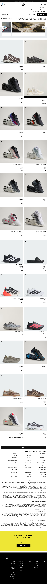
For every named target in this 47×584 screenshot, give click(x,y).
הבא (23, 447)
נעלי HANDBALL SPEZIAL (41, 398)
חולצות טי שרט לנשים (41, 462)
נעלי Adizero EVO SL (42, 331)
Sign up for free (24, 545)
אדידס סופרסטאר (42, 474)
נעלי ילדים (29, 455)
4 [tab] (21, 36)
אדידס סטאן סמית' (42, 471)
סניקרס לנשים (43, 459)
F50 (16, 459)
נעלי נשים (44, 455)
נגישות (14, 578)
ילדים (30, 561)
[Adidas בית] (23, 4)
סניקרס (15, 455)
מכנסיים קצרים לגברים (12, 467)
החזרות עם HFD (12, 576)
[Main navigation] (45, 4)
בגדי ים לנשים (43, 472)
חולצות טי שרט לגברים (12, 460)
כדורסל (37, 561)
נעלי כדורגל (29, 457)
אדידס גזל (44, 460)
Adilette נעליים (43, 264)
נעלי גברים (15, 453)
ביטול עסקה (13, 572)
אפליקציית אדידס (20, 565)
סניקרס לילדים (28, 459)
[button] (36, 41)
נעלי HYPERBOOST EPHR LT (41, 131)
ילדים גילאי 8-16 (28, 462)
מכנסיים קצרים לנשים (41, 469)
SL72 (16, 462)
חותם (29, 581)
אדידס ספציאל (43, 464)
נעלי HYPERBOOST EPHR (18, 97)
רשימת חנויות (13, 574)
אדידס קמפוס (43, 457)
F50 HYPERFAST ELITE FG (41, 365)
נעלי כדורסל (29, 474)
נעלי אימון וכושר (28, 467)
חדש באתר (14, 465)
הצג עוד (44, 19)
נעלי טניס (29, 471)
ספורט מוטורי (36, 569)
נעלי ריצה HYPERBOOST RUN (17, 365)
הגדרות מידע (33, 581)
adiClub (21, 567)
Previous (43, 27)
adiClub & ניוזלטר (12, 563)
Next (3, 27)
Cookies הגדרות (14, 581)
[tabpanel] (23, 245)
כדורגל (37, 563)
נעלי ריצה (29, 453)
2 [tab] (25, 36)
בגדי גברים (14, 474)
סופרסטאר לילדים (27, 465)
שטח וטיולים (36, 567)
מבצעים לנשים (14, 476)
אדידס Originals (42, 467)
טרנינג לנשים (43, 465)
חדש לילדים (29, 469)
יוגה (37, 565)
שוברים (14, 565)
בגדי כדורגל (29, 464)
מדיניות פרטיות (20, 581)
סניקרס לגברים (14, 457)
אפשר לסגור (32, 14)
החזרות (14, 561)
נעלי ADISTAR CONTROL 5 (18, 64)
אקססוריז (44, 561)
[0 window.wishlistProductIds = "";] (41, 4)
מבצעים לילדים (14, 469)
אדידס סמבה (43, 453)
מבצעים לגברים (14, 472)
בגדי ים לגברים (14, 471)
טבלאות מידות (13, 569)
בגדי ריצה (29, 460)
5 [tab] (19, 36)
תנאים (26, 581)
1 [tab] (27, 36)
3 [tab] (23, 36)
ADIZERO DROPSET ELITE (18, 298)
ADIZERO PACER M (19, 264)
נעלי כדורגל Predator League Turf (16, 231)
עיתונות (21, 563)
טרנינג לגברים (14, 464)
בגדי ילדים (29, 476)
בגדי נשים (44, 476)
